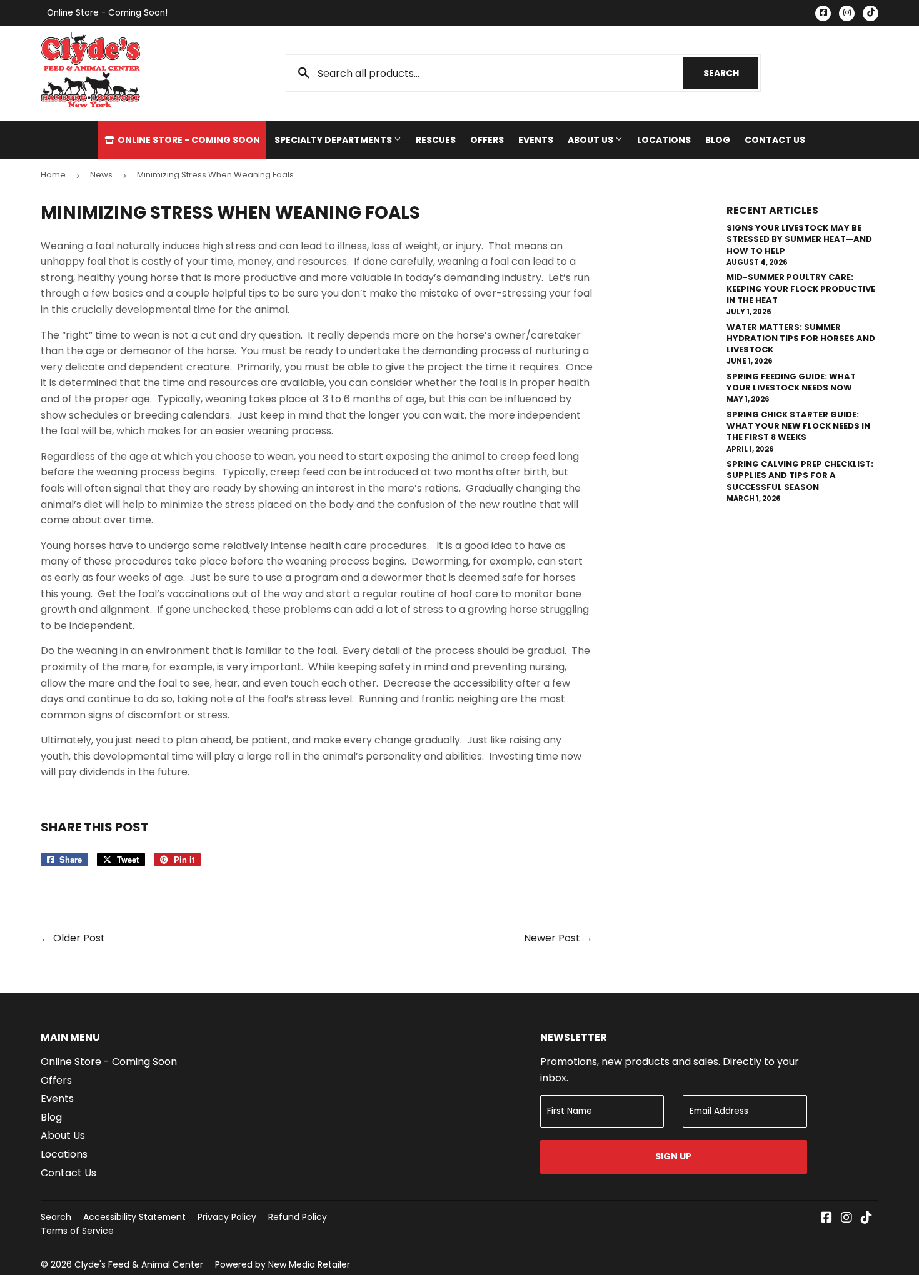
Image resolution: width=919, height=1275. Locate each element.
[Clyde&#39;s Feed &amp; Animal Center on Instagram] (846, 1218)
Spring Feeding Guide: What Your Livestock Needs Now (791, 382)
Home (53, 175)
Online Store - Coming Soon (188, 140)
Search (730, 73)
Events (535, 140)
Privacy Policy (227, 1217)
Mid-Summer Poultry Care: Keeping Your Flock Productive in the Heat (800, 288)
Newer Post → (558, 938)
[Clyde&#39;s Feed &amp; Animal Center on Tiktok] (866, 1218)
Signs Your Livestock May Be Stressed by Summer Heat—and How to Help (799, 239)
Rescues (436, 140)
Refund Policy (297, 1217)
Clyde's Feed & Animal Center (138, 1264)
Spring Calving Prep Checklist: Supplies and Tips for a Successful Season (799, 475)
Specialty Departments (334, 140)
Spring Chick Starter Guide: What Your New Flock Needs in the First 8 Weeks (798, 426)
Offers (487, 140)
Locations (664, 140)
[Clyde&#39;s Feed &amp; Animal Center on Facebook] (826, 1218)
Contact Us (775, 140)
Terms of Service (77, 1230)
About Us (591, 140)
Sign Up (673, 1156)
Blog (717, 140)
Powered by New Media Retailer (282, 1264)
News (101, 175)
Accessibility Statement (134, 1217)
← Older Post (73, 938)
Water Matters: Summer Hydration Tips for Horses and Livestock (800, 338)
